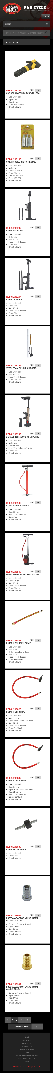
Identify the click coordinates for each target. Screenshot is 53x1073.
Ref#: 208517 (13, 571)
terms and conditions (26, 1055)
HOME (8, 24)
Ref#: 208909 (13, 984)
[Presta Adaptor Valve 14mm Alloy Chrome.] (27, 893)
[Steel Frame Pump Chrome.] (27, 343)
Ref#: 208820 (13, 709)
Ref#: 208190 (13, 159)
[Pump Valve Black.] (27, 824)
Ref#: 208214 (13, 296)
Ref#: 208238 (13, 434)
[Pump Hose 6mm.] (27, 687)
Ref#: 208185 (13, 90)
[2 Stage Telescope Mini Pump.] (27, 412)
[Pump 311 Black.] (27, 205)
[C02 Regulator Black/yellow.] (27, 68)
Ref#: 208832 (13, 778)
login (26, 1061)
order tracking (26, 1049)
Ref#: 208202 (13, 228)
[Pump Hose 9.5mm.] (27, 755)
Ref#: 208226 (13, 365)
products (26, 1040)
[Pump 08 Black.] (27, 274)
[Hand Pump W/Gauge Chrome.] (27, 549)
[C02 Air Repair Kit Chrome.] (27, 137)
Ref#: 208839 (13, 846)
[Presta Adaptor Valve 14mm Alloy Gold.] (27, 962)
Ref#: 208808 (13, 640)
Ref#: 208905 (13, 915)
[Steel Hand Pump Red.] (27, 480)
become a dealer (26, 1058)
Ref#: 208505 (13, 503)
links (26, 1052)
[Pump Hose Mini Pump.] (27, 618)
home (26, 1037)
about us (26, 1043)
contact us (26, 1046)
